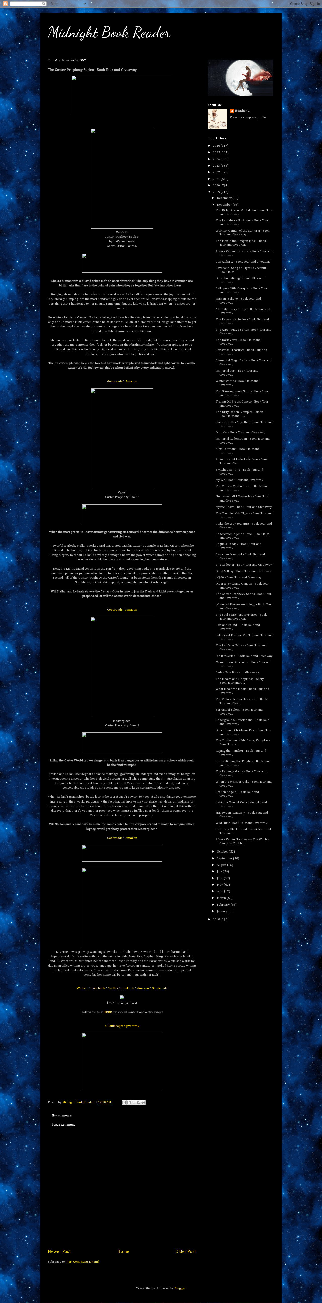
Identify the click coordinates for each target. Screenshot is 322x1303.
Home (123, 1251)
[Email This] (124, 1102)
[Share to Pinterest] (143, 1102)
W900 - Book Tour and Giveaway (239, 577)
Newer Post (59, 1251)
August (222, 865)
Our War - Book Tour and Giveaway (240, 432)
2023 (217, 165)
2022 (217, 172)
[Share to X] (133, 1102)
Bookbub (128, 988)
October (223, 851)
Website (82, 988)
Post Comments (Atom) (82, 1261)
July (220, 871)
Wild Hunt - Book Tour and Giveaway (241, 823)
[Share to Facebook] (138, 1102)
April (220, 891)
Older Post (185, 1251)
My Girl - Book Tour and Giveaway (239, 480)
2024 (217, 159)
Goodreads (114, 381)
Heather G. (242, 110)
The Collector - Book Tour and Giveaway (244, 564)
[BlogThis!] (128, 1102)
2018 (217, 919)
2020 (217, 185)
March (222, 898)
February (224, 904)
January (223, 911)
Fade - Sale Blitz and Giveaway (237, 672)
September (225, 858)
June (220, 878)
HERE (107, 1012)
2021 (217, 179)
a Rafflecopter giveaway (122, 1026)
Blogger (180, 1288)
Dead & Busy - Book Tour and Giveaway (243, 571)
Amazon (131, 381)
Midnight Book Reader (109, 32)
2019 (217, 192)
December (224, 198)
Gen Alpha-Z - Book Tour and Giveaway (243, 261)
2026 (217, 145)
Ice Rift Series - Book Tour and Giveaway (244, 656)
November (225, 204)
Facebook (98, 988)
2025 (217, 152)
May (220, 884)
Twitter (113, 988)
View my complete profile (248, 117)
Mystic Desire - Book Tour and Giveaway (244, 507)
